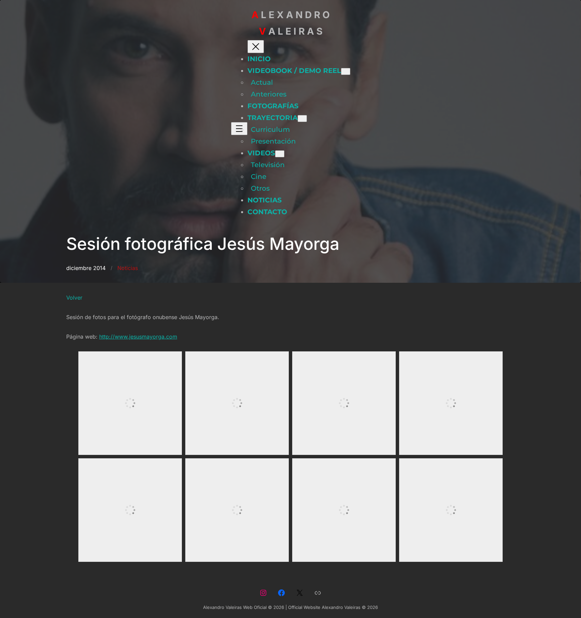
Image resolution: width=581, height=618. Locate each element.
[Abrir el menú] (239, 128)
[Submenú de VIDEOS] (279, 153)
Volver (74, 297)
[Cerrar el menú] (255, 46)
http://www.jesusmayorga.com (138, 336)
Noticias (127, 268)
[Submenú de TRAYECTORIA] (302, 118)
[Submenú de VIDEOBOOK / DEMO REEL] (345, 71)
